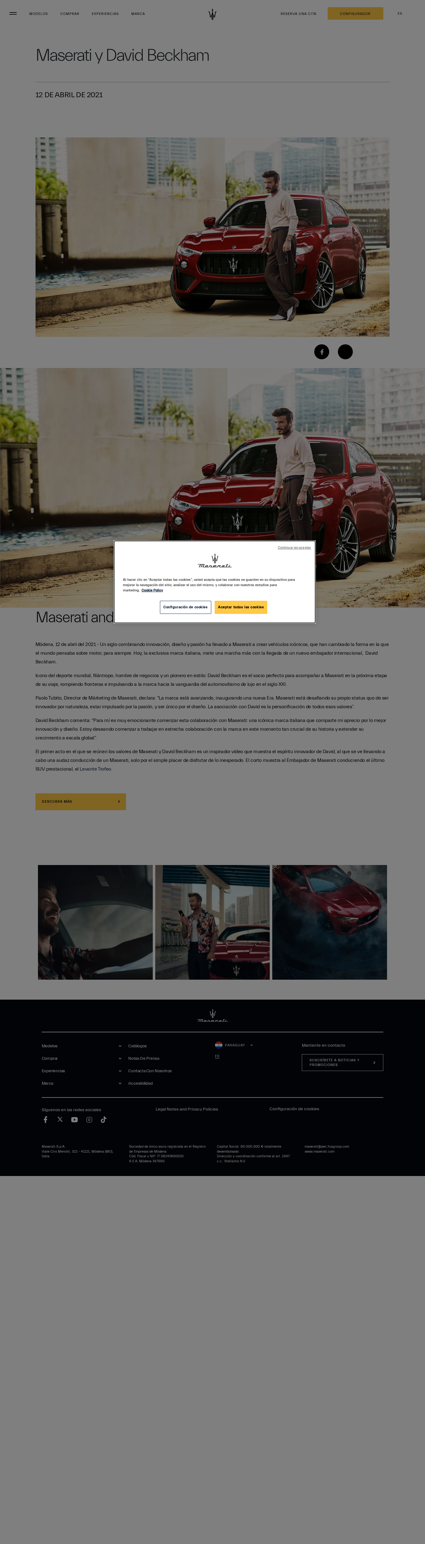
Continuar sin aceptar (294, 548)
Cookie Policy (152, 590)
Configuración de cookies (185, 607)
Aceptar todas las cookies (241, 607)
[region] (215, 582)
